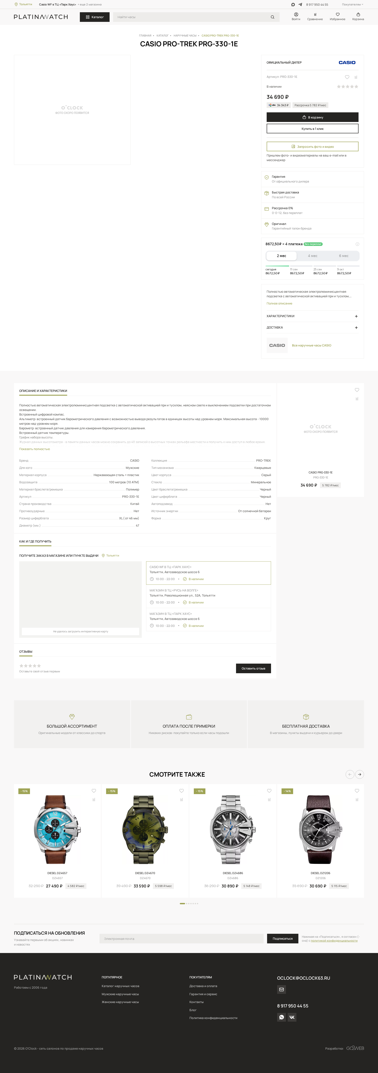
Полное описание (279, 303)
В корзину (315, 117)
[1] (273, 17)
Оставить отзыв (253, 668)
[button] (350, 774)
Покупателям (351, 4)
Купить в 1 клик (313, 129)
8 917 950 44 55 (317, 4)
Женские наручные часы (120, 1002)
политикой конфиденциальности (334, 941)
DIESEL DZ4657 (57, 873)
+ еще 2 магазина (90, 4)
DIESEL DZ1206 (320, 873)
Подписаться (283, 938)
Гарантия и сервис (203, 994)
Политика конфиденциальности (213, 1018)
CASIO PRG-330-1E (320, 472)
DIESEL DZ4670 (145, 873)
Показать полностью (34, 449)
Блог (193, 1010)
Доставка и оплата (203, 986)
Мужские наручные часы (120, 994)
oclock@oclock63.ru (303, 978)
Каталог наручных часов (120, 986)
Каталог (98, 17)
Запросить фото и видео (315, 146)
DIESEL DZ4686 (233, 873)
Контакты (196, 1002)
